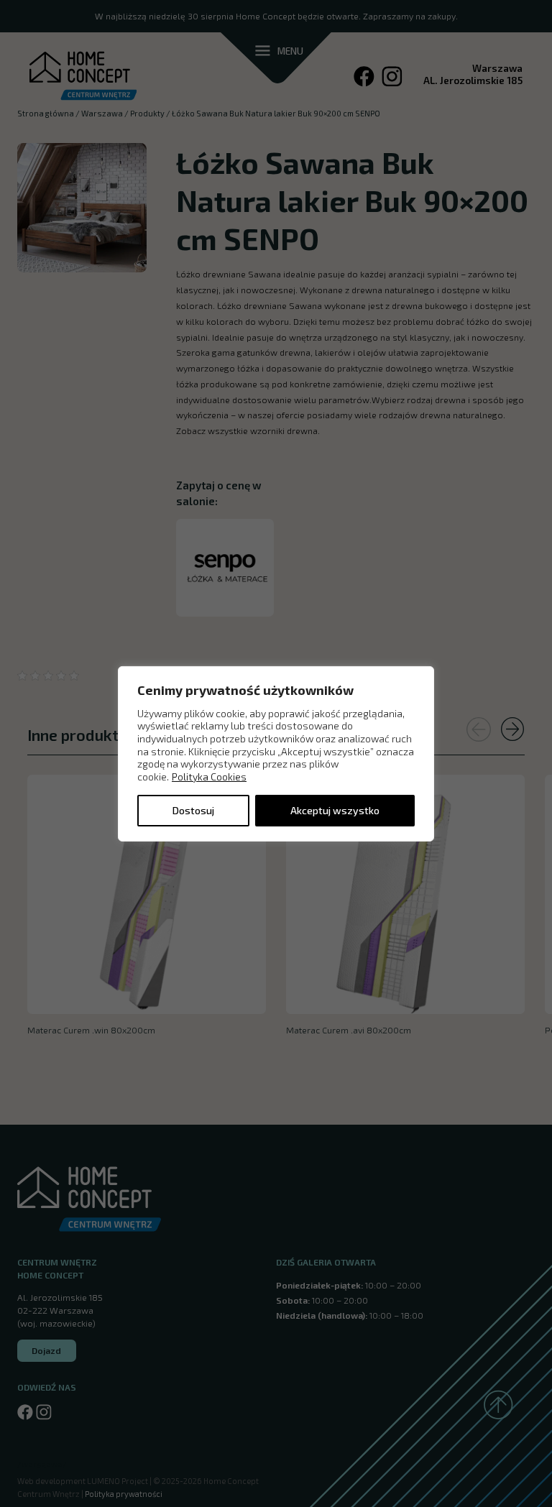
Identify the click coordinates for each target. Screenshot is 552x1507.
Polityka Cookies (209, 776)
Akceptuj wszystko (335, 810)
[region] (276, 753)
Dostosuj (193, 810)
